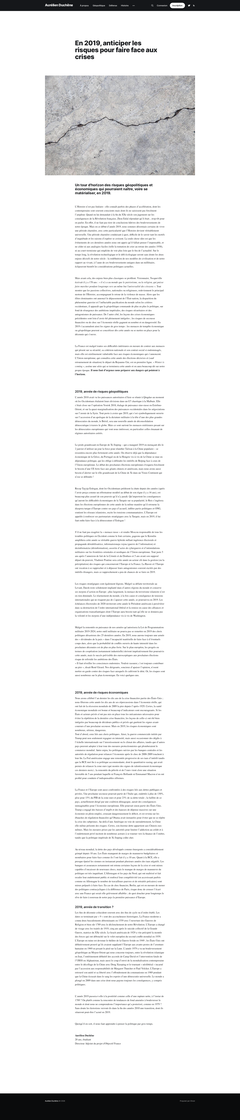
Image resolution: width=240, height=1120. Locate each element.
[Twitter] (189, 5)
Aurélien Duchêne (59, 5)
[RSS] (194, 5)
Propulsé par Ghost (187, 1101)
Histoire (124, 5)
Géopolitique (99, 5)
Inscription (177, 5)
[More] (134, 5)
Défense (113, 5)
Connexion (162, 5)
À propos (84, 5)
